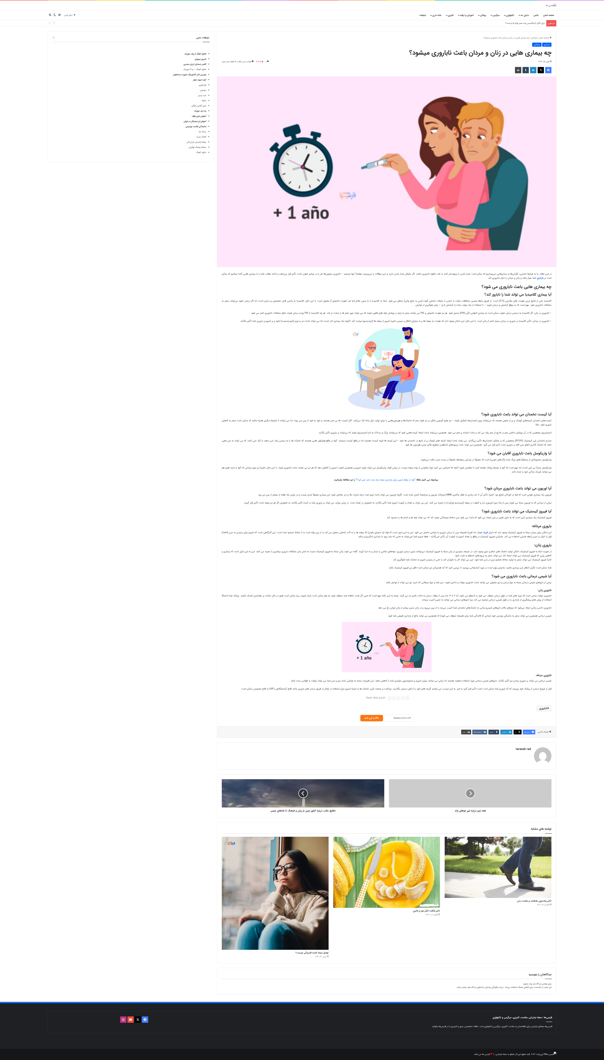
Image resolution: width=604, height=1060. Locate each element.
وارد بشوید (527, 983)
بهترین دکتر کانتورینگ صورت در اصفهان (189, 74)
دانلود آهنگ (201, 152)
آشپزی (451, 15)
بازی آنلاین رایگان (199, 105)
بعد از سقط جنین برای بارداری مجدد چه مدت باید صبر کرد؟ (385, 480)
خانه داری (437, 15)
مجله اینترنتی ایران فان (196, 142)
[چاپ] (518, 70)
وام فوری (202, 85)
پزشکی (483, 15)
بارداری (547, 44)
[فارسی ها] (551, 5)
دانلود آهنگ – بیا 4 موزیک (194, 69)
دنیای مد (524, 15)
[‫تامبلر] (526, 70)
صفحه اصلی (548, 15)
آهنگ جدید (201, 137)
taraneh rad (523, 749)
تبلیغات (422, 15)
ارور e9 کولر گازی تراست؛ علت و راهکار (528, 23)
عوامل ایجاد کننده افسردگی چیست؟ (312, 953)
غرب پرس (202, 95)
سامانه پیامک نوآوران (197, 147)
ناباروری (543, 708)
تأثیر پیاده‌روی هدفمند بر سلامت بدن (534, 901)
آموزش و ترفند (467, 15)
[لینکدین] (533, 70)
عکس (536, 15)
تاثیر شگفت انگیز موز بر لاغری (426, 911)
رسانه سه (202, 131)
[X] (541, 70)
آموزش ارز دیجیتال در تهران (195, 121)
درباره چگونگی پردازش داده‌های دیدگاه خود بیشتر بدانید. (480, 987)
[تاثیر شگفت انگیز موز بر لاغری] (386, 872)
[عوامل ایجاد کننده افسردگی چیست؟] (275, 893)
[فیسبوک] (548, 70)
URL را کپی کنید (371, 718)
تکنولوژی (510, 15)
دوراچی (203, 90)
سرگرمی (496, 15)
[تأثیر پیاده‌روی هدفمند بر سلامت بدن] (498, 867)
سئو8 (204, 100)
